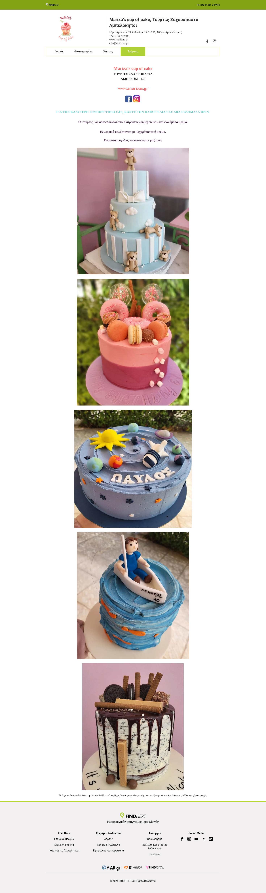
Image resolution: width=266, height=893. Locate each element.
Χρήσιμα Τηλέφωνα (108, 844)
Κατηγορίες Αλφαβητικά (64, 850)
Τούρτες (133, 51)
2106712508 (122, 35)
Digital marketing (64, 844)
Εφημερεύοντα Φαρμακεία (108, 850)
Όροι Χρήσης (154, 839)
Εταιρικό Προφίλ (64, 839)
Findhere (155, 854)
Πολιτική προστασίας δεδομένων (154, 846)
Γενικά (58, 51)
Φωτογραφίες (83, 51)
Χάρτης (108, 51)
